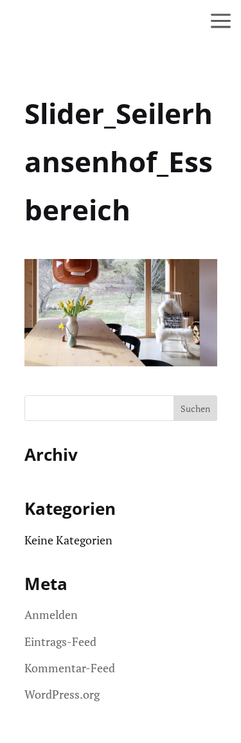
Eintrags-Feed (60, 641)
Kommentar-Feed (69, 668)
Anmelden (51, 614)
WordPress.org (62, 694)
